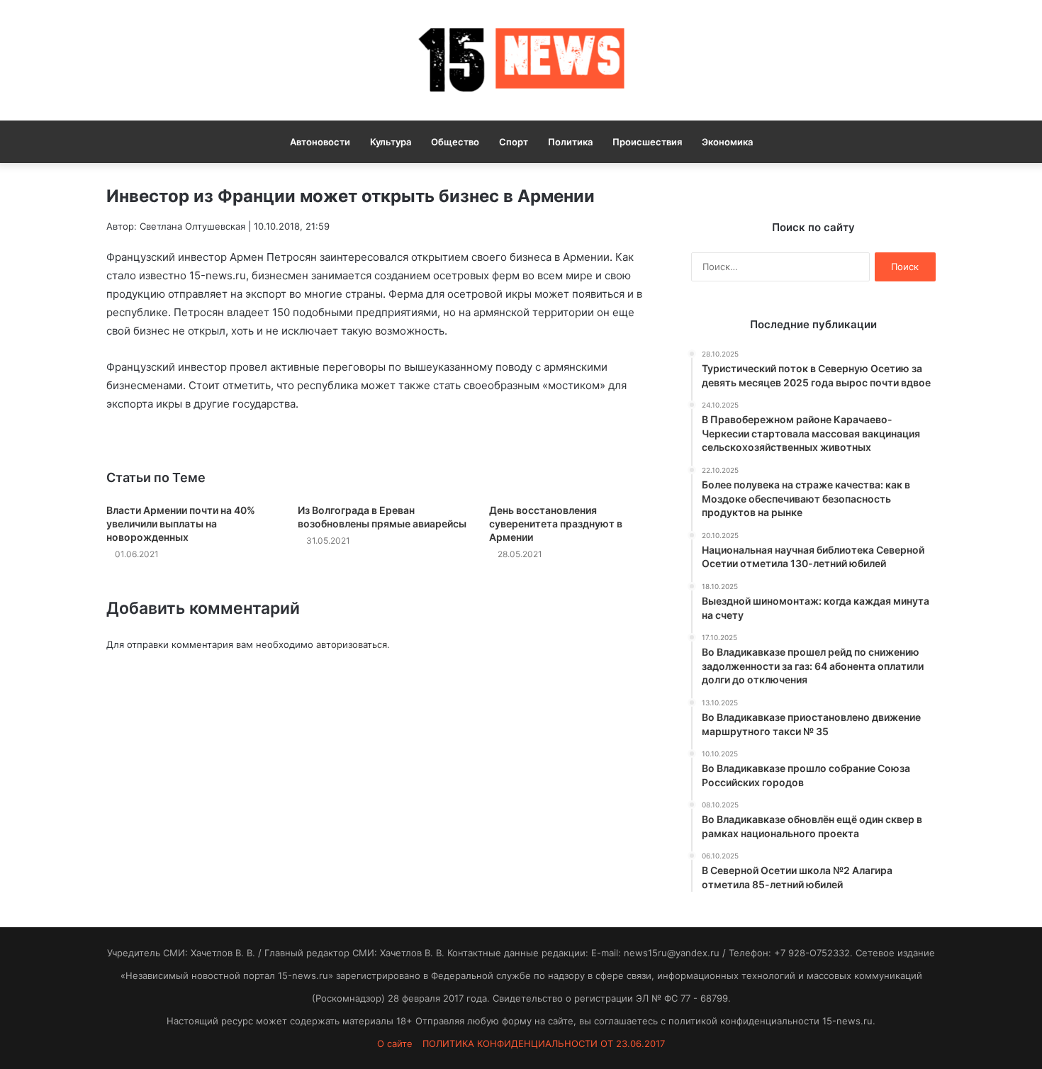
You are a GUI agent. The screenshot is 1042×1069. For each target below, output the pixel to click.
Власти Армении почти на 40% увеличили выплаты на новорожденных (180, 523)
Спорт (513, 141)
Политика (570, 141)
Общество (455, 141)
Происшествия (647, 141)
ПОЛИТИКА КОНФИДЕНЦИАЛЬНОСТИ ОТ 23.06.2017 (543, 1043)
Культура (390, 141)
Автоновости (320, 141)
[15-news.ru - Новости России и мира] (521, 60)
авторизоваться (351, 644)
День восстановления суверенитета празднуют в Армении (555, 523)
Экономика (727, 141)
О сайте (395, 1043)
